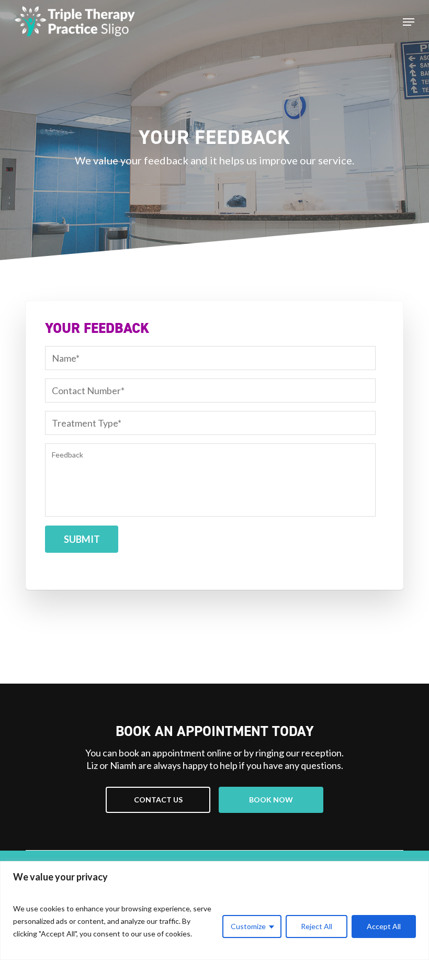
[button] (158, 800)
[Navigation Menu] (408, 22)
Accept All (384, 926)
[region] (214, 910)
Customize (248, 926)
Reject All (316, 926)
